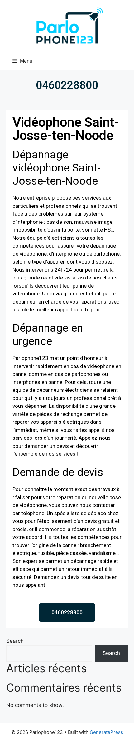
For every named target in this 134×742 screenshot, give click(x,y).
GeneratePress (106, 732)
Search (15, 641)
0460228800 (67, 85)
